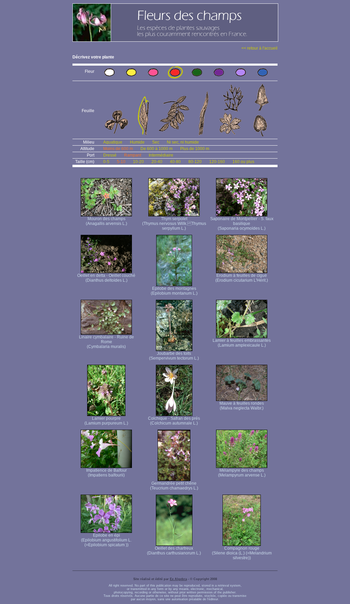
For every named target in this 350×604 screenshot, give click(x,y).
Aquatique (112, 142)
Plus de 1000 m (194, 148)
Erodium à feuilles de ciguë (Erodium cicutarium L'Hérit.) (241, 278)
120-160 (217, 161)
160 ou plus (243, 161)
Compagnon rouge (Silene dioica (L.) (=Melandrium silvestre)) (242, 553)
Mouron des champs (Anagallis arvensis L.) (106, 221)
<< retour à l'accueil (259, 48)
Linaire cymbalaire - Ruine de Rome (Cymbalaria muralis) (106, 342)
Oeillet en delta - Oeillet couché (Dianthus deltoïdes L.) (106, 278)
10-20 (138, 161)
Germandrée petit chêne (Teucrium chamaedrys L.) (174, 486)
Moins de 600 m (118, 148)
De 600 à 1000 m (156, 148)
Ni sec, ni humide (183, 142)
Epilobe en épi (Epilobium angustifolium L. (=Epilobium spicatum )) (106, 540)
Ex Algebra (178, 579)
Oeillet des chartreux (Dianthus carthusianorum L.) (174, 550)
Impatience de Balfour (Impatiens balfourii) (106, 473)
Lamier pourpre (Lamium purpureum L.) (106, 421)
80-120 (195, 161)
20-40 (156, 161)
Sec (155, 142)
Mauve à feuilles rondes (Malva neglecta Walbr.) (241, 406)
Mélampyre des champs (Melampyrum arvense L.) (242, 473)
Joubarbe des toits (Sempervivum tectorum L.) (174, 356)
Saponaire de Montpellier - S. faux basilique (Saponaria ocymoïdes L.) (241, 223)
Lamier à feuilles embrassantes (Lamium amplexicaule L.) (242, 343)
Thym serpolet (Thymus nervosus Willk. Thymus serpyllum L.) (174, 223)
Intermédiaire (161, 155)
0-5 (106, 161)
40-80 (175, 161)
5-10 (121, 161)
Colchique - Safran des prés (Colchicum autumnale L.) (174, 421)
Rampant (132, 155)
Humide (137, 142)
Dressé (110, 155)
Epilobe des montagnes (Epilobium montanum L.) (174, 291)
